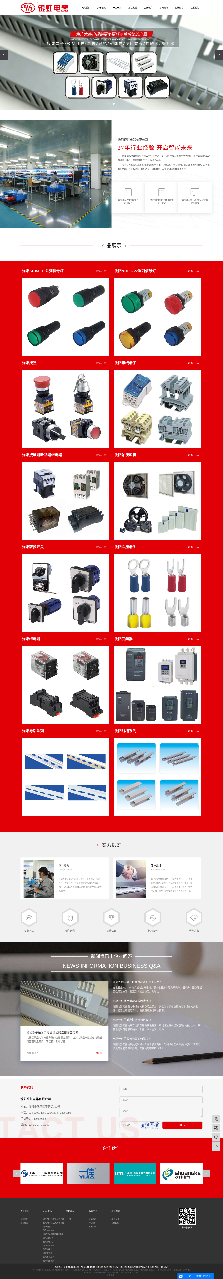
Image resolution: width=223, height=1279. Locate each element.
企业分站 (67, 1267)
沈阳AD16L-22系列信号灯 (53, 1223)
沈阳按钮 (47, 1227)
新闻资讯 (163, 7)
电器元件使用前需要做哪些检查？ (133, 1001)
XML (88, 1267)
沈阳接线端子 (48, 1230)
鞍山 (117, 1273)
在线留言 (179, 7)
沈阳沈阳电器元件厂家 (157, 1267)
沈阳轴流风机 (48, 1238)
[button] (109, 104)
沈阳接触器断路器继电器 (53, 1234)
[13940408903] (216, 1119)
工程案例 (132, 7)
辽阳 (121, 1273)
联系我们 (195, 7)
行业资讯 (92, 1223)
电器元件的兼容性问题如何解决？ (133, 1019)
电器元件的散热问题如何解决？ (132, 1038)
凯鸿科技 (186, 1270)
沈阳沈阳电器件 (126, 1267)
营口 (138, 1273)
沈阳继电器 (47, 1249)
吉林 (99, 1273)
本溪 (129, 1273)
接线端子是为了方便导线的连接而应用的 (52, 1032)
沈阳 (95, 1273)
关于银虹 (101, 7)
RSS (83, 1267)
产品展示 (117, 7)
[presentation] (4, 55)
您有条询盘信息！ (100, 1267)
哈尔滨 (108, 1273)
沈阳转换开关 (48, 1242)
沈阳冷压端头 (48, 1246)
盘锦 (133, 1273)
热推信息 (58, 1267)
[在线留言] (216, 1137)
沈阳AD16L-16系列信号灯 (53, 1219)
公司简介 (24, 1219)
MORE (99, 1053)
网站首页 (86, 7)
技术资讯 (92, 1227)
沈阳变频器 (47, 1253)
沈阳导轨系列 (48, 1257)
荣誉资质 (24, 1223)
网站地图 (75, 1267)
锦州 (125, 1273)
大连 (113, 1273)
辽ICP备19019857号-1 (94, 1270)
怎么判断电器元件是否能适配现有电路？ (137, 982)
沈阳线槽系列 (48, 1261)
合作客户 (148, 7)
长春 (103, 1273)
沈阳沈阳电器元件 (140, 1267)
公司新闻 (92, 1219)
